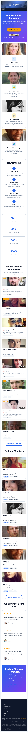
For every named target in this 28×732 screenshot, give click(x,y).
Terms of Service (8, 710)
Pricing (5, 708)
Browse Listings (7, 706)
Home (5, 704)
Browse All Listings (14, 597)
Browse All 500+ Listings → (14, 443)
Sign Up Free (14, 293)
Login (5, 713)
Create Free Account (14, 684)
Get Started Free (14, 29)
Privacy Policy (7, 711)
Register (6, 715)
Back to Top (23, 718)
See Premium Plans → (14, 687)
